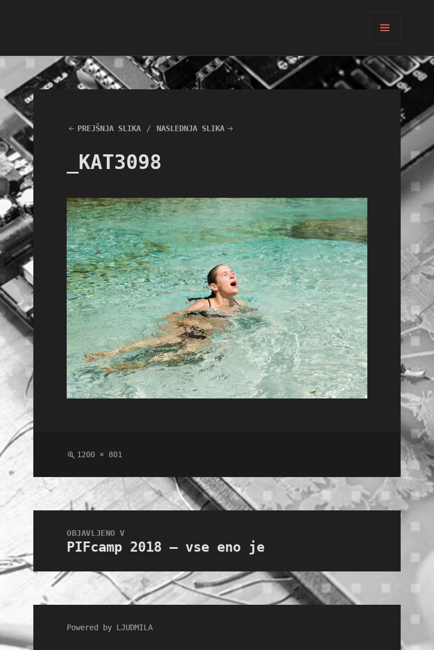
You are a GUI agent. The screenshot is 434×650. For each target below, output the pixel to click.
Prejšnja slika (109, 128)
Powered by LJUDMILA (110, 627)
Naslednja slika (190, 128)
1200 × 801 (99, 454)
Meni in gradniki (385, 43)
